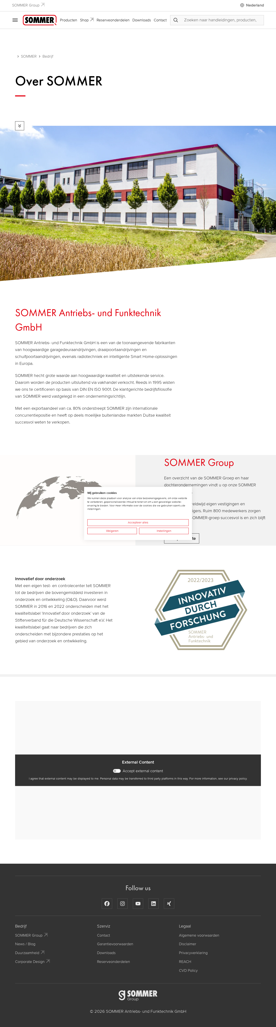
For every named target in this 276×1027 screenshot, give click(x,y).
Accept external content (143, 771)
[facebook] (107, 903)
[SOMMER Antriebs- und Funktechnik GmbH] (39, 19)
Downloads (141, 20)
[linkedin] (153, 903)
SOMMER (29, 56)
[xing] (169, 903)
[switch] (117, 771)
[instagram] (122, 903)
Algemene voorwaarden (199, 935)
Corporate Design (30, 961)
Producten (68, 20)
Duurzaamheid (27, 952)
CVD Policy (188, 970)
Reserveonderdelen (113, 20)
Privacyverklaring (193, 952)
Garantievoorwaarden (115, 944)
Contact (160, 20)
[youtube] (138, 903)
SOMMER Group (25, 5)
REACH (185, 961)
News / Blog (25, 944)
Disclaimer (187, 944)
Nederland (255, 5)
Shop (84, 20)
